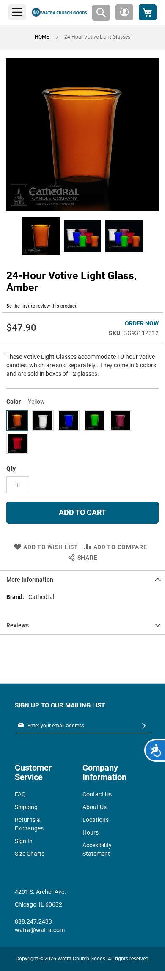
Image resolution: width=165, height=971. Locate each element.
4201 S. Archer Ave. (40, 891)
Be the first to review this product (41, 306)
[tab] (82, 579)
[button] (124, 12)
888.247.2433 (33, 921)
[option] (17, 420)
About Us (94, 807)
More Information (29, 579)
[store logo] (59, 12)
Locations (95, 819)
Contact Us (97, 794)
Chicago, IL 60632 (38, 904)
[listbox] (82, 433)
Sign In (24, 841)
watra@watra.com (40, 930)
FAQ (20, 794)
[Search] (101, 13)
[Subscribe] (144, 726)
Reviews (17, 625)
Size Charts (29, 853)
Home (42, 37)
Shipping (26, 807)
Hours (90, 832)
